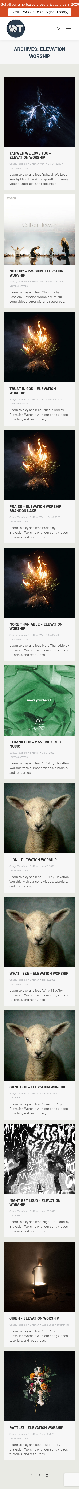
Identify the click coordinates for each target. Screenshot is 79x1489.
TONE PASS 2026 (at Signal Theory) (39, 12)
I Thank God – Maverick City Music (35, 744)
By (37, 163)
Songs (12, 163)
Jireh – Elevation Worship (34, 1318)
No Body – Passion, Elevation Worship (36, 273)
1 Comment (15, 1097)
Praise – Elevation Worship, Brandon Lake (36, 508)
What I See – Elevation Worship (38, 973)
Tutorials (22, 163)
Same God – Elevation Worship (37, 1087)
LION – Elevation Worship (33, 859)
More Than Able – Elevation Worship (35, 626)
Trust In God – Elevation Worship (32, 390)
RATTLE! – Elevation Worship (36, 1427)
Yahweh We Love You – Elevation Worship (30, 155)
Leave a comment (18, 167)
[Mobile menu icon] (68, 28)
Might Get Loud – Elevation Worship (34, 1202)
